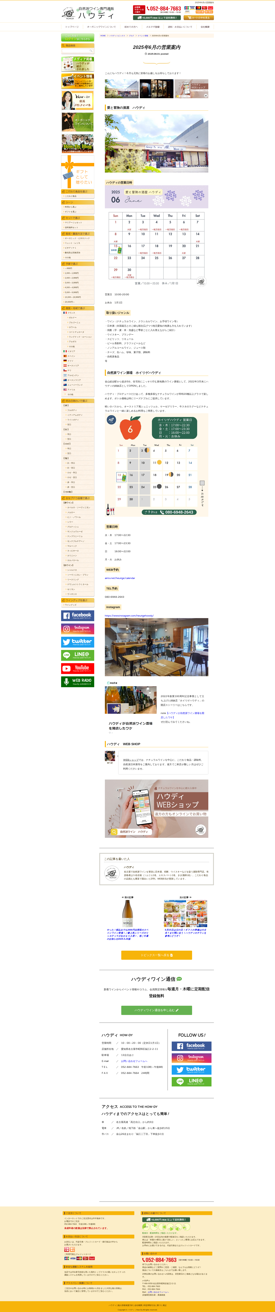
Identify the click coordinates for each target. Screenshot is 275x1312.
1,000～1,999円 (72, 273)
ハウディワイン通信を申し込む (155, 1010)
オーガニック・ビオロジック (77, 238)
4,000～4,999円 (72, 288)
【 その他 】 (68, 492)
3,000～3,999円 (72, 283)
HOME (103, 36)
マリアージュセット (73, 223)
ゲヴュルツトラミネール (77, 584)
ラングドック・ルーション (80, 337)
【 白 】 (66, 430)
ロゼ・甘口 (72, 477)
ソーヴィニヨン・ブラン (77, 575)
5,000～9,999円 (72, 292)
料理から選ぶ (70, 207)
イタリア (71, 351)
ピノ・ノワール (74, 517)
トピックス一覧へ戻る (155, 955)
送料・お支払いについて (180, 27)
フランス (71, 313)
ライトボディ (73, 420)
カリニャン (72, 556)
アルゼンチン (73, 375)
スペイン (71, 356)
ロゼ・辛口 (72, 473)
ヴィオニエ (72, 594)
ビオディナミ (70, 248)
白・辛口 (71, 463)
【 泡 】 (66, 458)
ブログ (131, 36)
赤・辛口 (71, 482)
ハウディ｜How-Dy (135, 1310)
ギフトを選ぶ (70, 212)
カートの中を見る (199, 17)
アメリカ (71, 390)
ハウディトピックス (117, 36)
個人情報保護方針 (125, 1305)
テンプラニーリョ (75, 536)
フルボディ (72, 410)
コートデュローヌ (76, 332)
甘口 (69, 425)
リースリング (73, 580)
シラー (70, 522)
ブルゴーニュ (74, 323)
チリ (69, 370)
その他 (68, 258)
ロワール (73, 327)
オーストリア (73, 366)
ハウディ (112, 1305)
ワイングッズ (70, 605)
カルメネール (73, 560)
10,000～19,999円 (73, 297)
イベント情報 (143, 36)
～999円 (68, 268)
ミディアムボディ (75, 415)
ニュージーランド (75, 385)
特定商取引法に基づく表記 (155, 1305)
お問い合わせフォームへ (134, 1061)
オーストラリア (74, 380)
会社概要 (205, 27)
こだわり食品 (70, 196)
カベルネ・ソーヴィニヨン (78, 508)
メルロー (71, 512)
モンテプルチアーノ (76, 541)
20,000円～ (70, 302)
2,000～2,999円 (72, 278)
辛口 (69, 434)
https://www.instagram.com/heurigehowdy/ (129, 615)
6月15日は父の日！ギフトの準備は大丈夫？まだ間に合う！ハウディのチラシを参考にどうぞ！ (185, 933)
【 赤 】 (66, 405)
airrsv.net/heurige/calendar (120, 578)
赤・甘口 (71, 487)
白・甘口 (71, 468)
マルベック (72, 546)
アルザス (73, 342)
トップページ (72, 27)
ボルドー (73, 318)
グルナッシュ (73, 527)
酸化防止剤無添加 (72, 253)
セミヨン (71, 589)
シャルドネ (72, 570)
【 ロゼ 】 (67, 444)
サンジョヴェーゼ (75, 532)
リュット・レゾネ (72, 243)
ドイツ (70, 361)
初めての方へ (131, 27)
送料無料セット (71, 228)
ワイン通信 (153, 27)
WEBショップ (131, 760)
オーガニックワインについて (101, 27)
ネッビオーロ (73, 551)
